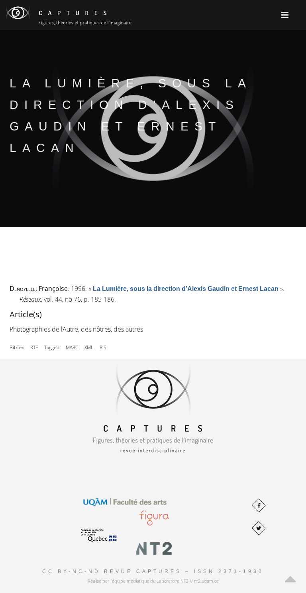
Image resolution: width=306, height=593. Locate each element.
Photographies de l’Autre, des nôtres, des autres (76, 329)
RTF (34, 347)
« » (185, 288)
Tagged (51, 347)
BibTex (17, 347)
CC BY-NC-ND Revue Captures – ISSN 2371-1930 (153, 571)
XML (88, 347)
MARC (72, 347)
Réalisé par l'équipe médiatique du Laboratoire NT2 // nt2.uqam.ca (153, 581)
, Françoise (39, 288)
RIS (103, 347)
